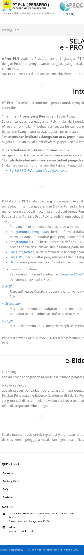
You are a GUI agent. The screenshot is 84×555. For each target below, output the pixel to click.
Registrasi (8, 497)
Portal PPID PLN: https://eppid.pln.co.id (38, 170)
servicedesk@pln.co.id (21, 531)
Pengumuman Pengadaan (29, 232)
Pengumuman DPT (24, 242)
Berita (14, 262)
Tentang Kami (11, 481)
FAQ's (6, 489)
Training (68, 13)
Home (9, 221)
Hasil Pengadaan (22, 252)
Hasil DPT (17, 257)
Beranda (8, 473)
